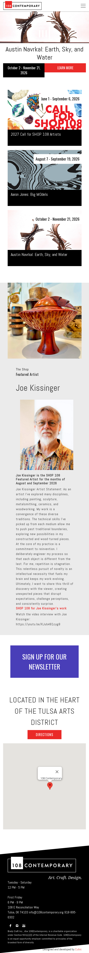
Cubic (78, 949)
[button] (39, 33)
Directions (44, 734)
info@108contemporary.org (46, 912)
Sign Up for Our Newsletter (44, 661)
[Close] (57, 772)
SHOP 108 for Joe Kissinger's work (41, 608)
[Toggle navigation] (83, 5)
